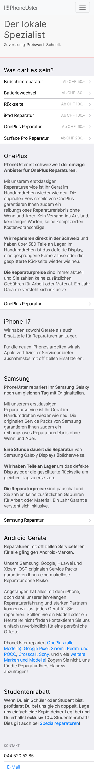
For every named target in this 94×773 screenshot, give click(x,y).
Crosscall (28, 654)
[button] (49, 81)
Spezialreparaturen (59, 723)
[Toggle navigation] (82, 7)
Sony (44, 654)
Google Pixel (36, 648)
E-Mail (13, 767)
